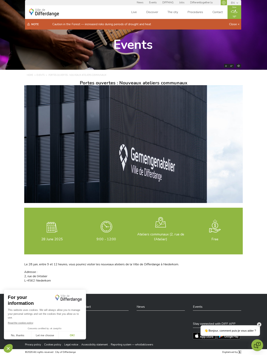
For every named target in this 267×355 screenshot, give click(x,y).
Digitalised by (230, 352)
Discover (152, 12)
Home (30, 75)
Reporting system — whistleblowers (132, 344)
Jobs (182, 2)
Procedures (195, 12)
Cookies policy (52, 344)
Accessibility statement (94, 344)
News (140, 2)
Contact (217, 12)
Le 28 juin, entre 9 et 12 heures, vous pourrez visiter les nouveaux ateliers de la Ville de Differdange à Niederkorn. (101, 264)
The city (173, 12)
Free (214, 239)
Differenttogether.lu (201, 2)
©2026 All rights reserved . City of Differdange (50, 352)
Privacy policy (33, 344)
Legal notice (71, 344)
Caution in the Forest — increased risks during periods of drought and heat (101, 24)
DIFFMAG (168, 2)
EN (233, 3)
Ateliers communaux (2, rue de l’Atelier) (160, 236)
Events (153, 2)
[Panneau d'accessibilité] (224, 2)
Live (134, 12)
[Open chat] (257, 345)
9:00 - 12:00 (106, 239)
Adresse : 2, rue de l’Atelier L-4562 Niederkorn (37, 276)
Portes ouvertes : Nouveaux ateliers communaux (77, 75)
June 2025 (52, 239)
